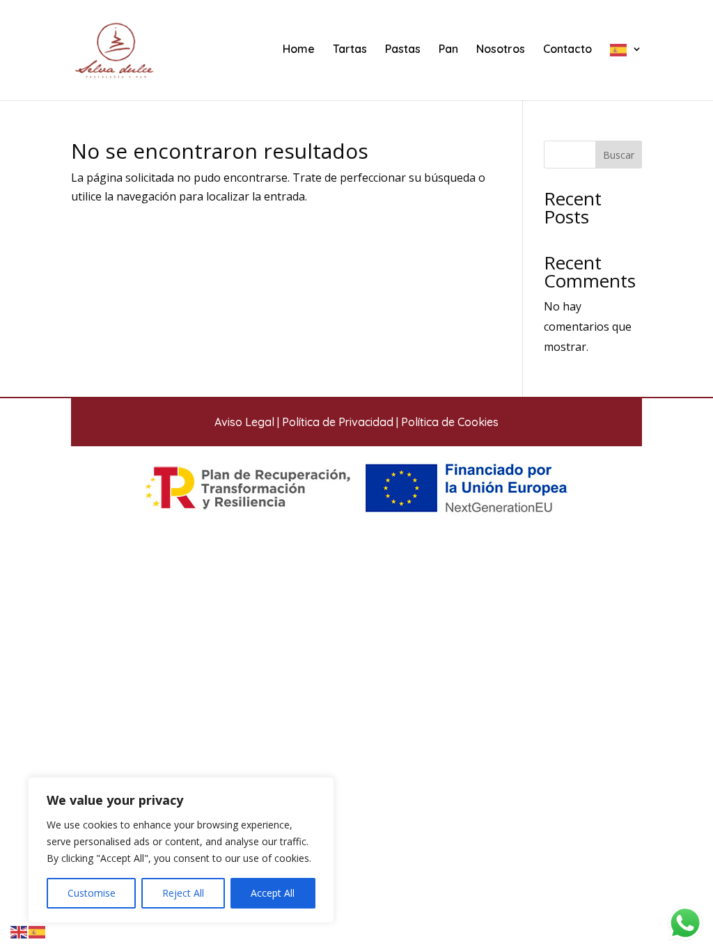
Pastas (403, 50)
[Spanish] (626, 72)
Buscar (618, 155)
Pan (448, 50)
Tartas (350, 50)
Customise (92, 892)
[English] (19, 930)
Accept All (273, 892)
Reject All (183, 892)
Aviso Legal (244, 422)
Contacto (567, 50)
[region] (181, 850)
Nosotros (500, 50)
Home (299, 50)
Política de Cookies (450, 422)
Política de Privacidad (337, 422)
